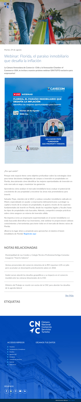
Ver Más (69, 295)
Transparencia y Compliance (17, 349)
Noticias (11, 362)
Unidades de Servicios (15, 359)
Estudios (11, 352)
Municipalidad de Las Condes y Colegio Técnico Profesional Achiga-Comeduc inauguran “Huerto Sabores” (37, 256)
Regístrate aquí (30, 234)
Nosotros (12, 346)
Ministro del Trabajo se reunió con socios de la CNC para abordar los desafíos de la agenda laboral (37, 286)
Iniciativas (12, 357)
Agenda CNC (13, 354)
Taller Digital (71, 400)
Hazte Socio (12, 364)
